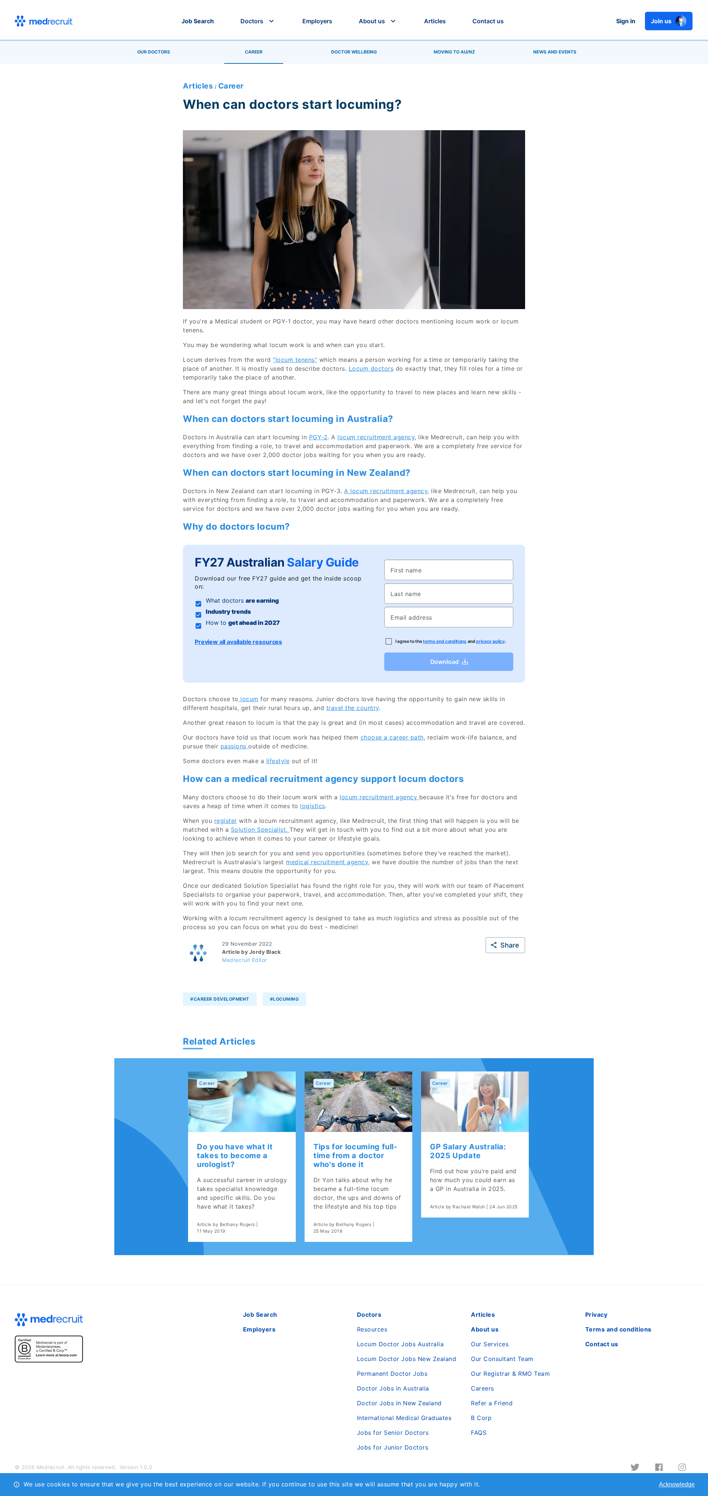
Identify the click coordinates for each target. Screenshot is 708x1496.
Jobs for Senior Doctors (393, 1432)
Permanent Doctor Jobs (392, 1373)
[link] (242, 1156)
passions (235, 746)
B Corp (481, 1417)
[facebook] (659, 1467)
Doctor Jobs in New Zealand (399, 1403)
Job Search (197, 21)
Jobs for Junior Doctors (392, 1447)
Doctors (369, 1314)
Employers (317, 21)
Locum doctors (371, 368)
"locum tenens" (295, 359)
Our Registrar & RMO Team (510, 1373)
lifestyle (278, 761)
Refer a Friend (492, 1403)
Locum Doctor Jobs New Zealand (407, 1358)
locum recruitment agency (375, 437)
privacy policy (490, 641)
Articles (435, 21)
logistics (312, 806)
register (225, 820)
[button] (258, 21)
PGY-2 (318, 437)
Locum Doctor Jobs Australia (400, 1344)
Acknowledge (677, 1484)
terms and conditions (444, 641)
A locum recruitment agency (385, 491)
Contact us (488, 21)
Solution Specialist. (260, 829)
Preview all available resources (238, 641)
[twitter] (635, 1467)
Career (231, 86)
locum (248, 699)
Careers (482, 1388)
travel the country (352, 707)
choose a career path (392, 737)
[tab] (153, 52)
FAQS (478, 1432)
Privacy (596, 1314)
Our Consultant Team (502, 1358)
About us (485, 1329)
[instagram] (682, 1467)
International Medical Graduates (404, 1417)
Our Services (490, 1344)
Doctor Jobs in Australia (393, 1388)
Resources (372, 1329)
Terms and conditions (618, 1329)
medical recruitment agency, (328, 862)
